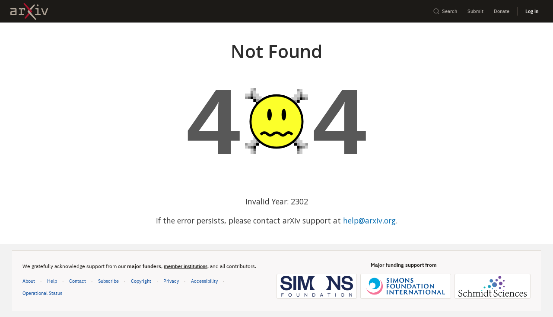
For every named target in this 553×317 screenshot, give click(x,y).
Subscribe (108, 281)
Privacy (171, 281)
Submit (475, 11)
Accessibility (204, 281)
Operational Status (42, 292)
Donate (501, 11)
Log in (531, 11)
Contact (77, 281)
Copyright (141, 281)
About (28, 281)
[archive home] (29, 11)
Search (449, 11)
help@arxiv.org (369, 220)
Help (52, 281)
